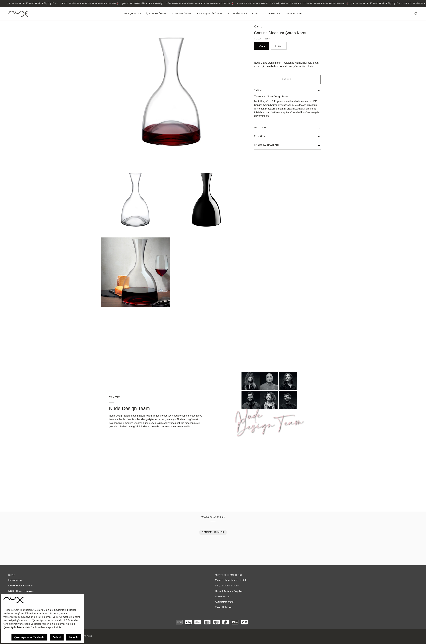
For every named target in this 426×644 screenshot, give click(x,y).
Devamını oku (261, 115)
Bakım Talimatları (266, 145)
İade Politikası (222, 596)
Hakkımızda (15, 580)
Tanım (258, 90)
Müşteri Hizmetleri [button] (228, 575)
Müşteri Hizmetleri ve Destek (231, 580)
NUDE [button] (11, 575)
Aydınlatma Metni (224, 602)
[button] (133, 13)
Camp (258, 26)
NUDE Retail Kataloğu (20, 585)
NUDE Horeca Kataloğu (21, 591)
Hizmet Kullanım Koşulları (229, 591)
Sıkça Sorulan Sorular (227, 585)
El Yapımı (260, 136)
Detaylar (260, 127)
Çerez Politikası (223, 607)
